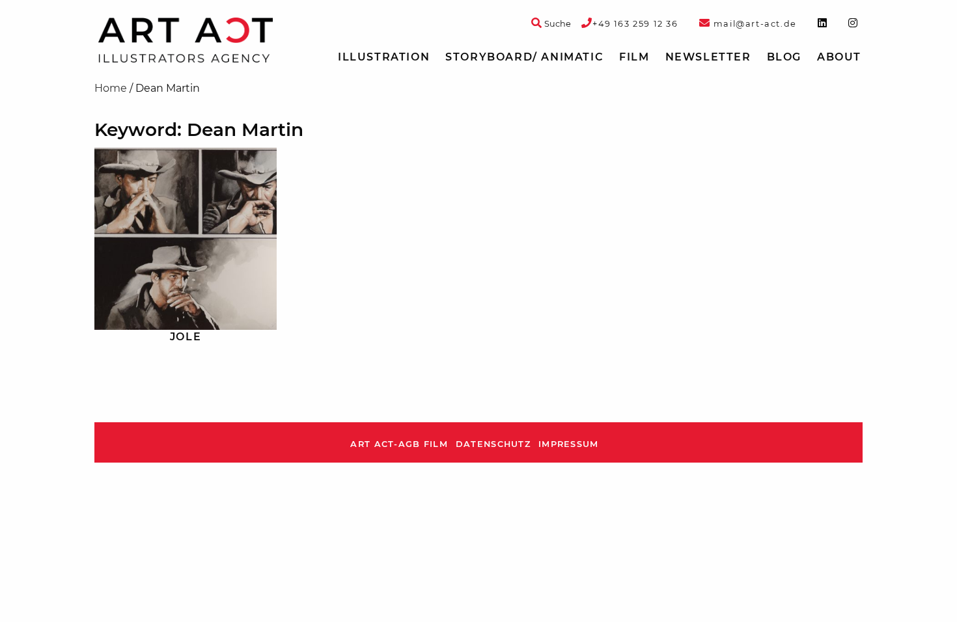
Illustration (384, 57)
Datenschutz (493, 444)
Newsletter (708, 57)
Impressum (568, 444)
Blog (784, 57)
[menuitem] (383, 57)
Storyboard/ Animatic (524, 57)
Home (110, 88)
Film (634, 57)
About (839, 57)
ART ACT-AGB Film (398, 444)
